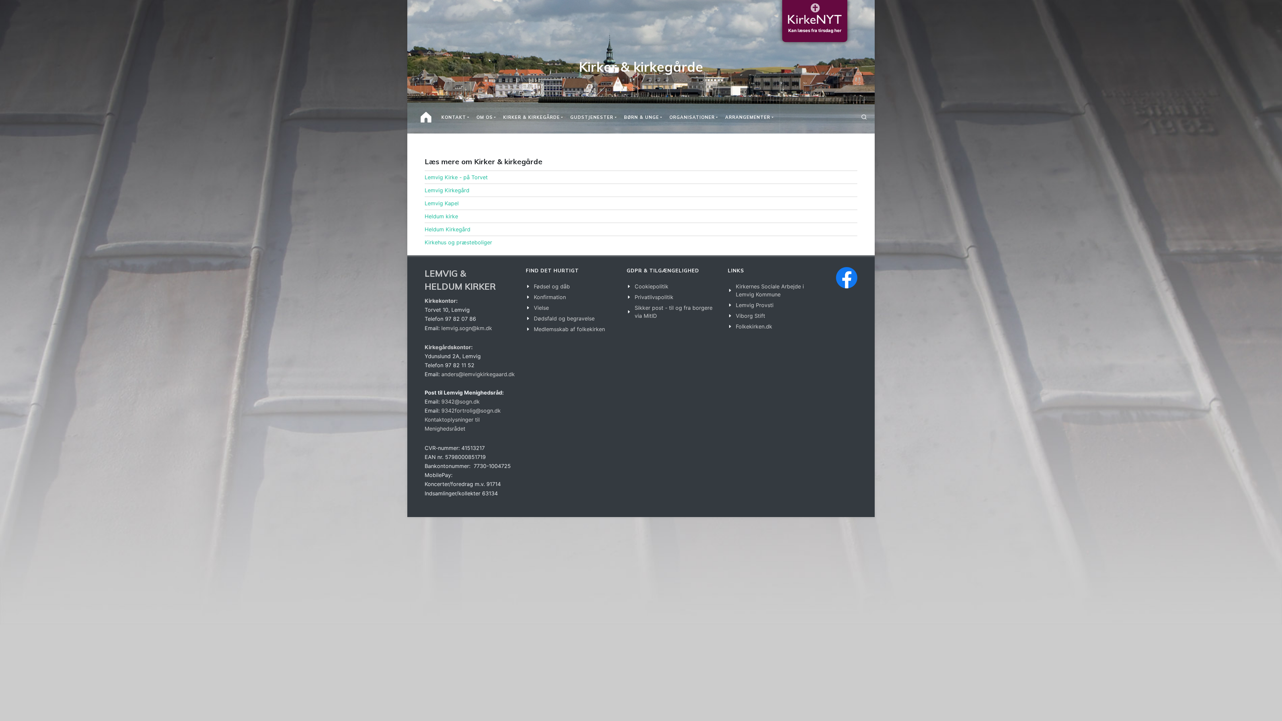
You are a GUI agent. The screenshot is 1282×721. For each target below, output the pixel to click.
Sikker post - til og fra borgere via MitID (673, 311)
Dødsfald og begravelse (564, 318)
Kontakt (453, 117)
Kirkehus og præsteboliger (458, 242)
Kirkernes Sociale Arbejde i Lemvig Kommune (770, 290)
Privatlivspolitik (654, 297)
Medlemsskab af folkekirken (569, 329)
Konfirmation (550, 297)
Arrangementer (747, 117)
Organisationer (692, 117)
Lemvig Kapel (442, 203)
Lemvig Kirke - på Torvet (456, 177)
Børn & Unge (641, 117)
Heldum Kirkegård (447, 229)
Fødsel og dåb (552, 286)
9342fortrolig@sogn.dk (471, 410)
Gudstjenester (591, 117)
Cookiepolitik (651, 286)
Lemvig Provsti (755, 305)
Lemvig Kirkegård (447, 190)
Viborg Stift (750, 315)
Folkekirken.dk (754, 326)
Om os (484, 117)
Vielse (541, 307)
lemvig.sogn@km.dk (466, 328)
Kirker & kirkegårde (531, 117)
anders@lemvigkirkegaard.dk (477, 374)
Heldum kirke (441, 216)
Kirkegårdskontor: (449, 347)
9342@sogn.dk (460, 401)
